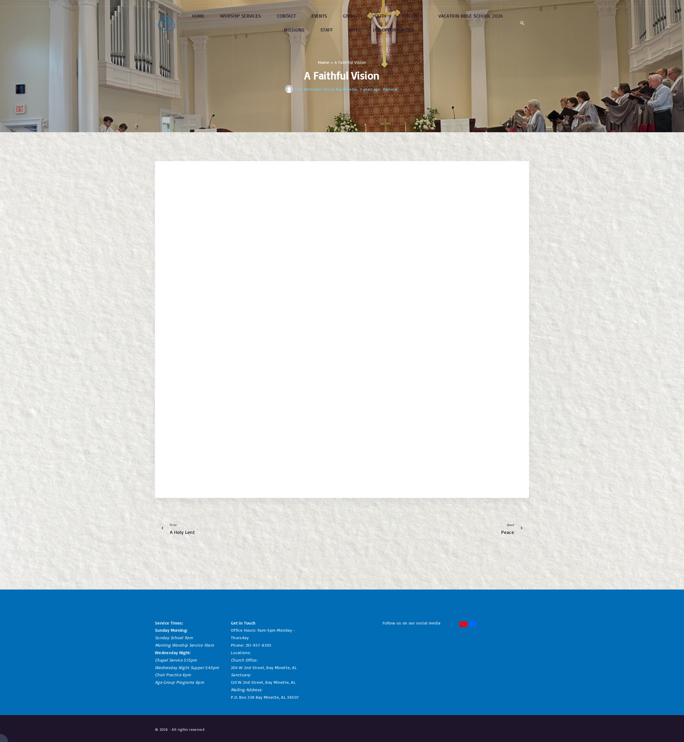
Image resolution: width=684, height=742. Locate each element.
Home (323, 62)
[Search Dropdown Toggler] (522, 23)
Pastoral (390, 89)
